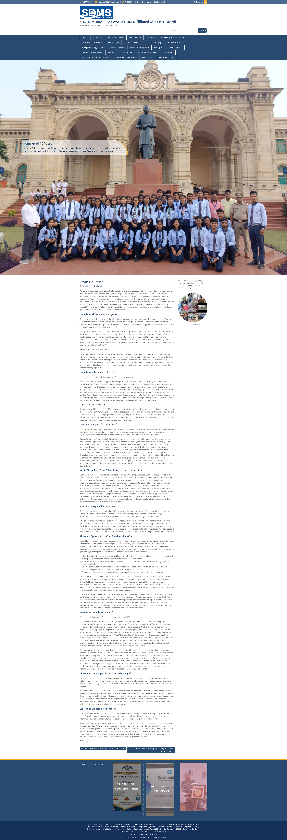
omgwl (118, 549)
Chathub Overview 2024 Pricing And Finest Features (103, 748)
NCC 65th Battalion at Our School (96, 57)
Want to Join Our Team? (92, 52)
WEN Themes (162, 837)
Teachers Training (153, 42)
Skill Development (174, 47)
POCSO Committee (132, 42)
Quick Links (198, 2)
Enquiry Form (147, 57)
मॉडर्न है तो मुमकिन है (159, 2)
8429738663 (87, 2)
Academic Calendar (117, 47)
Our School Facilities (115, 37)
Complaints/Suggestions (92, 47)
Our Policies (168, 52)
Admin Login (113, 42)
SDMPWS (99, 286)
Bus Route (150, 37)
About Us (97, 37)
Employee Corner (166, 57)
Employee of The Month (126, 57)
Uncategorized (87, 741)
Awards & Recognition (139, 47)
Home (85, 37)
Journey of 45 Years (175, 42)
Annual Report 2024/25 (147, 52)
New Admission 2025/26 (92, 42)
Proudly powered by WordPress (131, 837)
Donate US (112, 52)
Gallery (157, 47)
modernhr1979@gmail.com (108, 2)
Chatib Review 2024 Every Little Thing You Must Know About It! (153, 749)
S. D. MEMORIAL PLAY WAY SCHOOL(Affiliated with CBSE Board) (128, 22)
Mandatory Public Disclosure (173, 37)
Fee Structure (135, 37)
